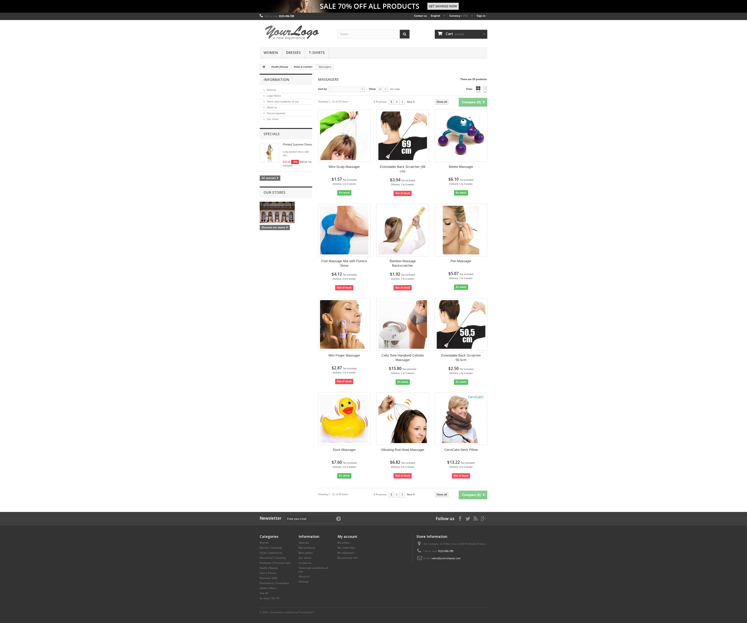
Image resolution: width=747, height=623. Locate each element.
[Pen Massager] (461, 230)
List (485, 92)
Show (372, 89)
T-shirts (317, 52)
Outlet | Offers (268, 588)
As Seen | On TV (270, 598)
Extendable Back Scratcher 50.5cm (461, 358)
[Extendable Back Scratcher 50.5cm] (461, 324)
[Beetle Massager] (461, 135)
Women (271, 52)
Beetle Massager (461, 167)
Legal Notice (273, 95)
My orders (344, 542)
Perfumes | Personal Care (275, 563)
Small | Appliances (271, 552)
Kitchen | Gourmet (271, 547)
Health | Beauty (269, 568)
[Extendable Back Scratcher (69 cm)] (402, 135)
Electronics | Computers (274, 583)
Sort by (322, 89)
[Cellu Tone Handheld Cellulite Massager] (402, 324)
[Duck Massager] (344, 418)
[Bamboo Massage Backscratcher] (402, 230)
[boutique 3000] (296, 32)
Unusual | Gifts (269, 578)
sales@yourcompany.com (446, 558)
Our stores (272, 119)
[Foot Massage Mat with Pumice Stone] (344, 230)
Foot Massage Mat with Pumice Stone (344, 263)
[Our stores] (286, 212)
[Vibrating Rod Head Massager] (402, 418)
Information (276, 79)
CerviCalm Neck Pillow (461, 450)
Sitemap (304, 581)
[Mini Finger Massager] (344, 324)
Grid (478, 92)
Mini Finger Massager (344, 355)
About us (271, 107)
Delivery (271, 89)
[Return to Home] (263, 67)
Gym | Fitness (268, 573)
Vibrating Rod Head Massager (402, 450)
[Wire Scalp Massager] (344, 135)
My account (347, 536)
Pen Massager (461, 261)
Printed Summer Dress (297, 144)
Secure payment (275, 113)
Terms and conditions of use (282, 101)
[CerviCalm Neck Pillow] (461, 418)
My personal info (348, 557)
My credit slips (346, 547)
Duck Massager (344, 450)
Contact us (420, 15)
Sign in (481, 15)
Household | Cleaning (273, 557)
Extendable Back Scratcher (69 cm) (402, 169)
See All (264, 593)
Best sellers (306, 552)
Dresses (293, 52)
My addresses (346, 552)
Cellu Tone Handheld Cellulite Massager (402, 358)
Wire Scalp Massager (344, 167)
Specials (272, 133)
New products (307, 547)
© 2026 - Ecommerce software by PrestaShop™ (287, 612)
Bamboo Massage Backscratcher (403, 263)
